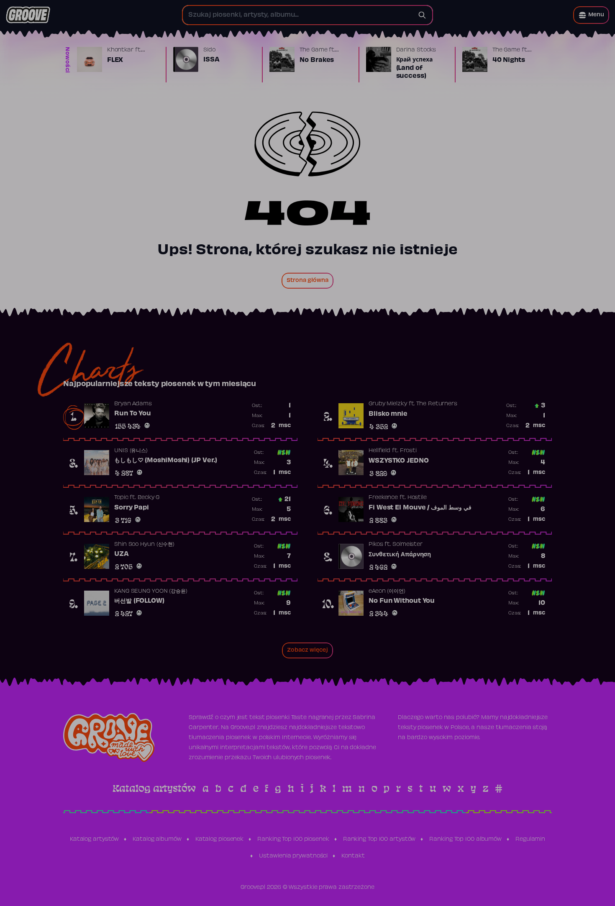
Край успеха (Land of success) (414, 68)
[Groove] (28, 15)
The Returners (436, 404)
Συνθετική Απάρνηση (400, 555)
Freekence (383, 497)
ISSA (211, 60)
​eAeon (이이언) (387, 591)
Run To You (132, 414)
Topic (121, 497)
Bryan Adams (133, 404)
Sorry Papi (131, 508)
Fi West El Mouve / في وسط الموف (420, 508)
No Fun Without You (402, 601)
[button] (591, 15)
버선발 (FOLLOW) (139, 601)
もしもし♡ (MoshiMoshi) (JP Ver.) (165, 460)
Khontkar (120, 50)
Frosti (408, 450)
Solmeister (407, 544)
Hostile (417, 497)
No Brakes (317, 60)
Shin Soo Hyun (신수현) (144, 544)
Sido (209, 50)
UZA (121, 554)
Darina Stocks (416, 50)
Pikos (376, 544)
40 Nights (508, 60)
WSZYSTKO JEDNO (399, 461)
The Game (313, 50)
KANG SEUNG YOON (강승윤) (150, 591)
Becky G (148, 497)
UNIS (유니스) (131, 450)
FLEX (115, 60)
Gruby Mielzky (388, 404)
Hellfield (379, 450)
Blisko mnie (388, 414)
